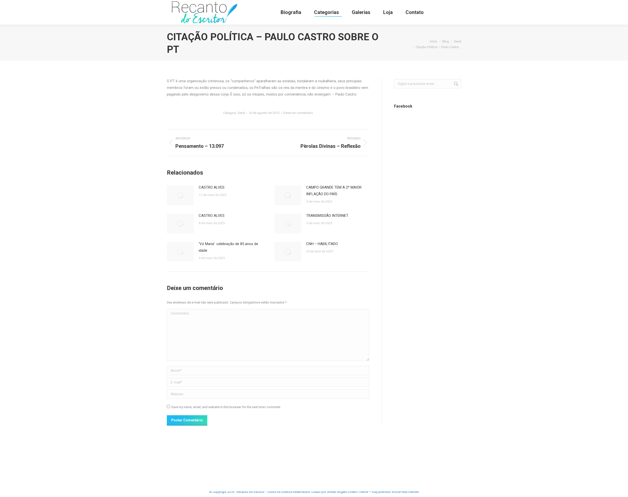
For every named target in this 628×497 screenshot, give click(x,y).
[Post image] (180, 195)
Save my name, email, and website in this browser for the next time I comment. (226, 407)
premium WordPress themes (399, 492)
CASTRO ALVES (211, 187)
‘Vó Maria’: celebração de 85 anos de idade (228, 247)
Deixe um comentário (298, 113)
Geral (241, 113)
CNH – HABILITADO (322, 244)
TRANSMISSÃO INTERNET (327, 215)
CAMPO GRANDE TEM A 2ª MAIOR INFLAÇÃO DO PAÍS (334, 190)
